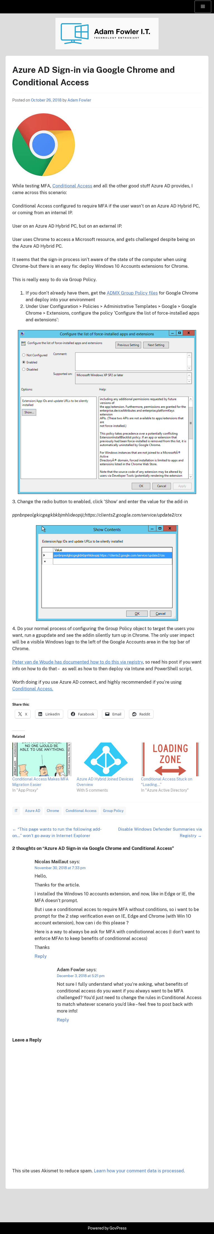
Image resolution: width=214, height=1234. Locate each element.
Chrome (53, 811)
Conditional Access (72, 186)
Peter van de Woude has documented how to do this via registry (77, 662)
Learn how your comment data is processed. (139, 1170)
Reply (41, 956)
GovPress (118, 1228)
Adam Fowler (79, 100)
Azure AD (32, 811)
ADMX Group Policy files (132, 293)
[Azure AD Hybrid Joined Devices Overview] (106, 759)
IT (16, 811)
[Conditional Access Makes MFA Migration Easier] (41, 759)
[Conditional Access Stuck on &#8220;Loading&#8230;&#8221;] (170, 759)
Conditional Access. (32, 688)
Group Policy (113, 811)
